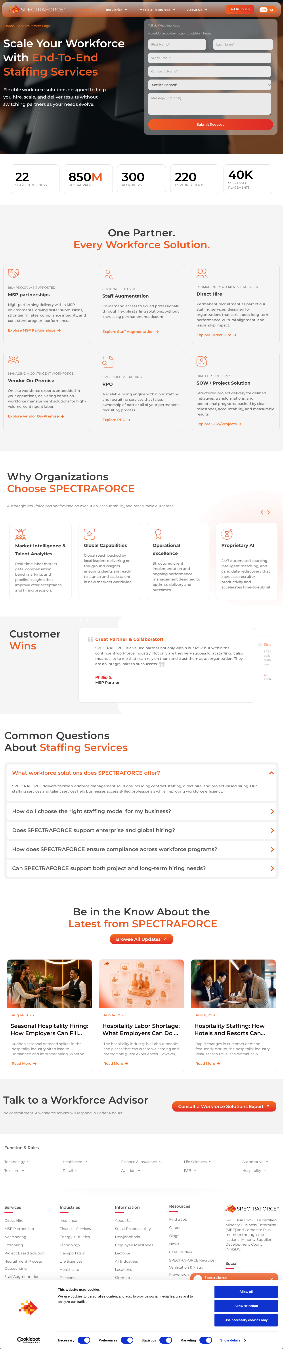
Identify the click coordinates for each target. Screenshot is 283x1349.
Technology (14, 1162)
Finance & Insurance (139, 1162)
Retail (68, 1171)
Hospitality (251, 1171)
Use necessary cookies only (246, 1320)
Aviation (128, 1171)
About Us (194, 10)
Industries (114, 10)
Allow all (246, 1292)
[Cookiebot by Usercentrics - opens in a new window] (28, 1340)
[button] (240, 9)
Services (82, 10)
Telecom (11, 1171)
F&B (187, 1171)
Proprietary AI (238, 545)
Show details (230, 1340)
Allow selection (246, 1306)
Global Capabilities (105, 545)
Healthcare (72, 1162)
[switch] (127, 1340)
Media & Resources (155, 10)
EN (263, 10)
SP (272, 10)
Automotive (253, 1162)
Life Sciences (195, 1162)
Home (9, 26)
